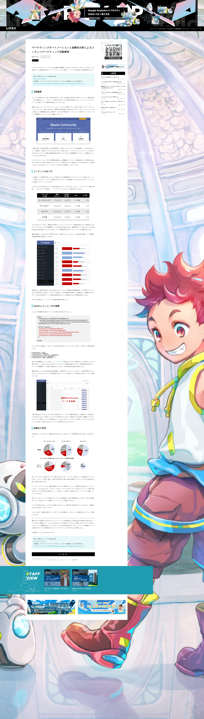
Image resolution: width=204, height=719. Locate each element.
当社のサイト (39, 160)
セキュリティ (186, 28)
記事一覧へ (64, 554)
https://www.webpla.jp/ (40, 78)
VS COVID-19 (169, 28)
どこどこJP (47, 299)
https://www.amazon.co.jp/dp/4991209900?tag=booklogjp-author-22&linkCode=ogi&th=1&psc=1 (59, 83)
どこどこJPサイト (58, 361)
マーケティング (194, 28)
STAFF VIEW (161, 28)
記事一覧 (38, 558)
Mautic (89, 111)
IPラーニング (154, 28)
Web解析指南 (178, 28)
